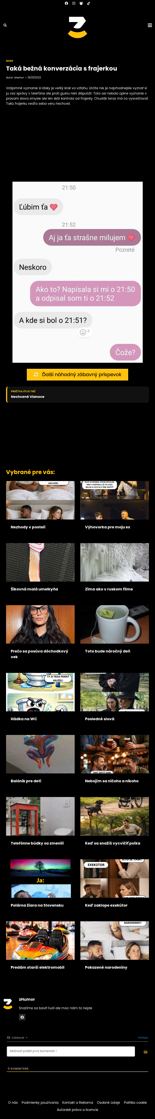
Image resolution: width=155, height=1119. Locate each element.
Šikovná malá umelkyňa (34, 589)
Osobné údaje (108, 1102)
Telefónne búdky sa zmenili (37, 843)
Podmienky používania (40, 1102)
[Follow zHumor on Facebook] (22, 1017)
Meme (9, 60)
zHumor (19, 77)
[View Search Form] (3, 25)
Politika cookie (135, 1102)
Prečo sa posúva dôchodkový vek (39, 654)
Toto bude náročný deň (107, 651)
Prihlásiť (142, 1038)
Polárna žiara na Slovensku (37, 905)
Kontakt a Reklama (77, 1102)
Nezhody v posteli (28, 527)
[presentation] (40, 500)
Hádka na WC (24, 719)
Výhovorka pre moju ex (107, 527)
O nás (13, 1102)
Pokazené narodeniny (106, 967)
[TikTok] (88, 3)
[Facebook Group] (81, 3)
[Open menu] (150, 25)
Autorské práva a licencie (77, 1109)
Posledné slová (99, 719)
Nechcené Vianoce (27, 396)
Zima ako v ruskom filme (109, 589)
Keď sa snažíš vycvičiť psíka (112, 843)
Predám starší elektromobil (37, 967)
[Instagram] (74, 3)
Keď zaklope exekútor (106, 905)
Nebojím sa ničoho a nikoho (112, 781)
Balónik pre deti (26, 781)
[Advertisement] (73, 435)
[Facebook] (66, 3)
